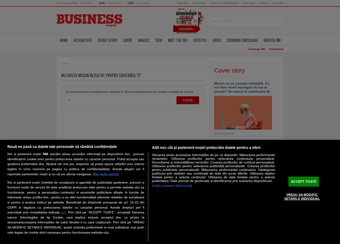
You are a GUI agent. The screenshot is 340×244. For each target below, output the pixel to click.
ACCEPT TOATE (303, 181)
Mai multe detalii (106, 174)
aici (63, 212)
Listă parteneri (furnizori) (172, 186)
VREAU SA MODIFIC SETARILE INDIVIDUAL (302, 196)
